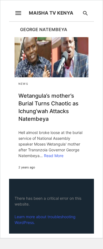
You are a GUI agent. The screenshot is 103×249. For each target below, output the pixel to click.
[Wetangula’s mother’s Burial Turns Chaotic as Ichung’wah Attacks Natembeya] (51, 57)
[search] (85, 13)
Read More (53, 155)
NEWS (23, 83)
